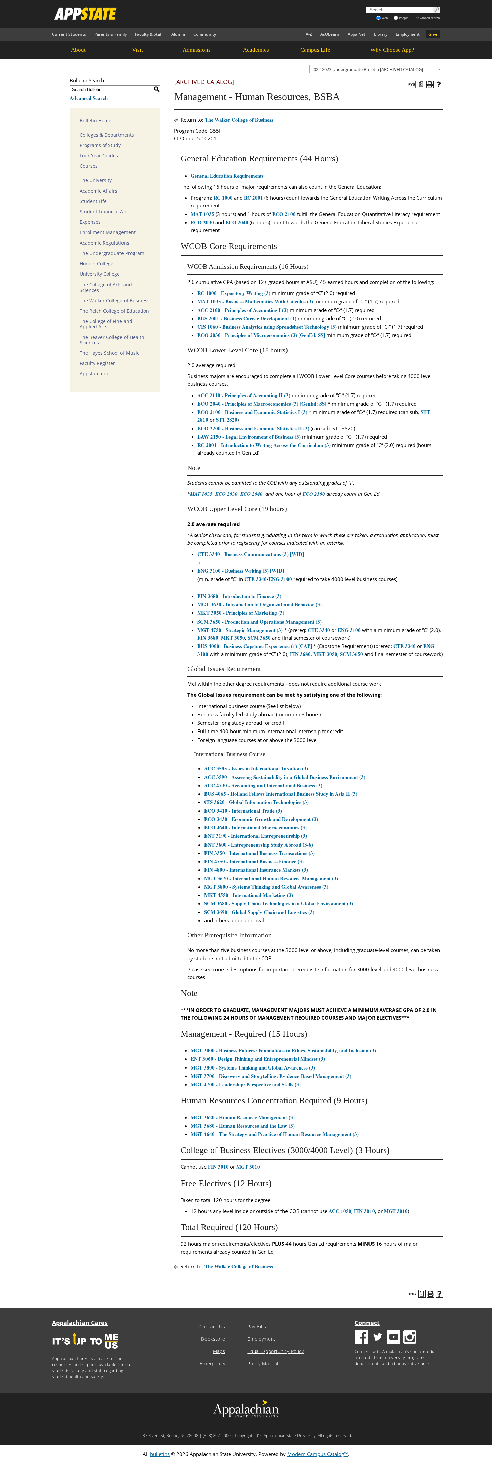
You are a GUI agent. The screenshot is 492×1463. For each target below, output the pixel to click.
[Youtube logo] (393, 1337)
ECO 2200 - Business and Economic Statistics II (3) (253, 428)
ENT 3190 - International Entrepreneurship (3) (255, 835)
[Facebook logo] (361, 1337)
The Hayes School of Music (109, 353)
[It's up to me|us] (85, 1351)
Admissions (197, 50)
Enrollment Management (108, 232)
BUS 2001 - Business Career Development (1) (246, 318)
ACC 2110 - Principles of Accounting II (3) (243, 395)
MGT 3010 (248, 1166)
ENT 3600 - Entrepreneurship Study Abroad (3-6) (258, 844)
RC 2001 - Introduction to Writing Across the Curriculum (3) (264, 445)
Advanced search (428, 18)
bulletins (160, 1454)
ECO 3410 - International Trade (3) (243, 810)
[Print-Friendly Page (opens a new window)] (430, 84)
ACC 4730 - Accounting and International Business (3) (263, 785)
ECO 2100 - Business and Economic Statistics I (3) (252, 412)
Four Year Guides (99, 156)
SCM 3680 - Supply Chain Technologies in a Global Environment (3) (278, 903)
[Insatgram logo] (409, 1337)
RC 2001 (253, 197)
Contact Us (212, 1327)
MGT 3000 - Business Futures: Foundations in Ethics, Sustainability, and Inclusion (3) (283, 1050)
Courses (89, 166)
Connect (367, 1323)
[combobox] (376, 69)
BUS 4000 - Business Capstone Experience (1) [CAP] (254, 646)
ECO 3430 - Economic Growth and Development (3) (261, 819)
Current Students (69, 34)
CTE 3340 (255, 579)
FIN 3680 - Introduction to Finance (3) (239, 596)
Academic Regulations (104, 243)
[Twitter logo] (377, 1337)
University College (100, 274)
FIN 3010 (218, 1166)
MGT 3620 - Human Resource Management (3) (243, 1117)
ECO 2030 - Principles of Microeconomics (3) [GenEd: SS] (261, 335)
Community (204, 34)
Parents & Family (110, 34)
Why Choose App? (392, 50)
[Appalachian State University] (185, 13)
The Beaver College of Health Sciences (112, 340)
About (78, 50)
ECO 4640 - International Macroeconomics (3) (255, 827)
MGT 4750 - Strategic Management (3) (240, 630)
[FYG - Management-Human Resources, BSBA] (412, 84)
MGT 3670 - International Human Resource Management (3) (271, 878)
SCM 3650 (259, 637)
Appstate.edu (95, 374)
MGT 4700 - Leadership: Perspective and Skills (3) (246, 1084)
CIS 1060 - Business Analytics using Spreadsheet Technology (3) (267, 326)
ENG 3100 (280, 579)
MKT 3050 (233, 637)
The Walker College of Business (115, 301)
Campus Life (315, 50)
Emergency (212, 1364)
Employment (408, 34)
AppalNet (356, 34)
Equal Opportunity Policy (275, 1351)
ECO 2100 (284, 214)
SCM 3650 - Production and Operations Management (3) (259, 621)
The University (96, 180)
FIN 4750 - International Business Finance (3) (254, 861)
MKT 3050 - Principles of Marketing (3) (240, 612)
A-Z (309, 34)
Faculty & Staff (149, 34)
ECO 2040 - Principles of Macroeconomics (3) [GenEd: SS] (261, 403)
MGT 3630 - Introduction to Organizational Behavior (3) (259, 604)
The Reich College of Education (114, 311)
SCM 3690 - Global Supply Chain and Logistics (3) (259, 912)
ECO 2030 (202, 222)
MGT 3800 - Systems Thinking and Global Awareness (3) (266, 886)
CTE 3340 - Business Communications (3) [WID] (250, 554)
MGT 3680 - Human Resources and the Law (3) (243, 1125)
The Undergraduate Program (112, 253)
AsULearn (329, 34)
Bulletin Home (95, 121)
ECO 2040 (236, 222)
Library (380, 34)
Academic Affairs (98, 191)
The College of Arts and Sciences (106, 287)
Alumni (178, 34)
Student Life (93, 201)
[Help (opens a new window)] (438, 84)
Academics (256, 50)
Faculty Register (97, 363)
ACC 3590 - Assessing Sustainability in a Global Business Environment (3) (284, 777)
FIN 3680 (207, 637)
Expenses (90, 222)
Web (385, 18)
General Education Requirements (227, 175)
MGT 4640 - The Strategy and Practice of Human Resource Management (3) (275, 1134)
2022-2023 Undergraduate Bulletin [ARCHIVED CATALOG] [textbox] (367, 69)
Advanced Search (89, 98)
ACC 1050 (340, 1211)
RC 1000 (223, 197)
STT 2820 (226, 419)
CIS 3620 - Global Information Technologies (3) (256, 802)
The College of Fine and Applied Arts (106, 324)
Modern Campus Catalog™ (317, 1454)
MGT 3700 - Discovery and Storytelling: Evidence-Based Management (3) (271, 1076)
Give (432, 34)
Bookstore (213, 1339)
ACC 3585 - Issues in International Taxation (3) (256, 768)
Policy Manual (262, 1364)
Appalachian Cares (80, 1323)
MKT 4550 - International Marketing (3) (248, 895)
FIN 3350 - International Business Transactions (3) (259, 853)
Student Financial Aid (104, 212)
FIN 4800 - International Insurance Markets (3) (256, 869)
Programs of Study (100, 145)
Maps (219, 1351)
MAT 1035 (202, 214)
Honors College (96, 264)
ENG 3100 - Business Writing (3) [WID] (240, 570)
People (403, 18)
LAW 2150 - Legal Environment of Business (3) (249, 436)
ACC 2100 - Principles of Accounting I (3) (242, 310)
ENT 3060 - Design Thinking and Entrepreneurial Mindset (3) (258, 1058)
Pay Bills (256, 1327)
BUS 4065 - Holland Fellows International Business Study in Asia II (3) (280, 793)
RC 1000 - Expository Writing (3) (233, 293)
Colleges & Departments (107, 135)
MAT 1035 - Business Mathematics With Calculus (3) (255, 301)
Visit (137, 50)
